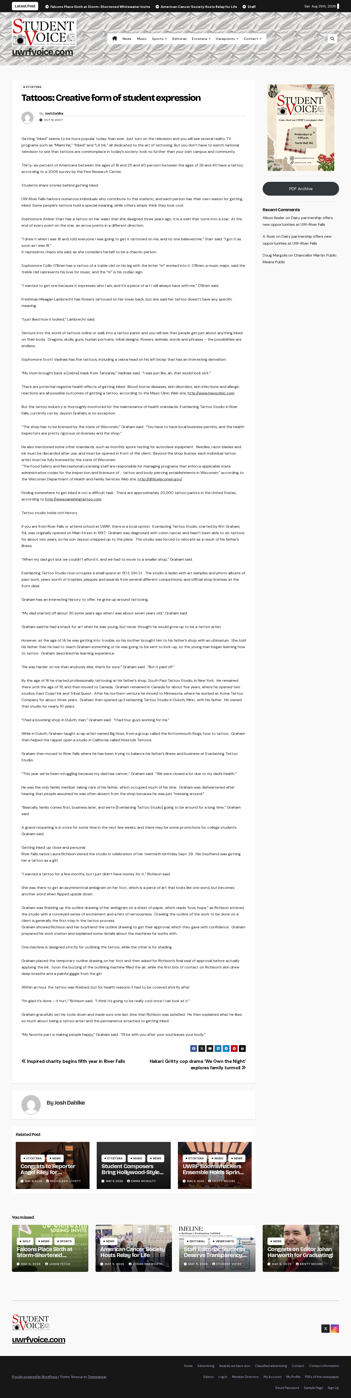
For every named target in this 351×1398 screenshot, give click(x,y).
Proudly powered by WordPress (35, 1377)
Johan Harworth (147, 1264)
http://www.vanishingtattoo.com (73, 499)
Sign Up (333, 1388)
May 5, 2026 (31, 1264)
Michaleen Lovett (65, 1181)
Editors (208, 1377)
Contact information (324, 1366)
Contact (251, 39)
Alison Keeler (274, 217)
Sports (158, 39)
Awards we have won (234, 1366)
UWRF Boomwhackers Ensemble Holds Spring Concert (213, 1172)
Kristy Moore (223, 1181)
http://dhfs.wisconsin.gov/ (160, 479)
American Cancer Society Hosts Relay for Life (132, 1252)
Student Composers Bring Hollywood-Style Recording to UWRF (130, 1172)
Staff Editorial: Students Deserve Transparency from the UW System (214, 1255)
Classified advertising (271, 1366)
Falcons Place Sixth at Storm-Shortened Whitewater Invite (44, 1255)
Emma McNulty (143, 1181)
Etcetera (200, 39)
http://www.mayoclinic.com (211, 393)
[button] (332, 38)
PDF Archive (301, 189)
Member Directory (245, 1377)
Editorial (179, 39)
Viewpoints (226, 39)
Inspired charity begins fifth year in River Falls (75, 1061)
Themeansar (97, 1377)
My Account (273, 1377)
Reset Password (287, 1388)
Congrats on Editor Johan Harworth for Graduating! (300, 1252)
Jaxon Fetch (59, 1264)
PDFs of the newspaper (322, 1377)
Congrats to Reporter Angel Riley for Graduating (48, 1172)
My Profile (293, 1377)
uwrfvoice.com (42, 52)
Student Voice (229, 1264)
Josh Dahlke (54, 114)
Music (142, 39)
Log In (222, 1377)
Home (188, 1366)
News (127, 39)
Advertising (205, 1366)
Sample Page (313, 1388)
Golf (26, 1241)
